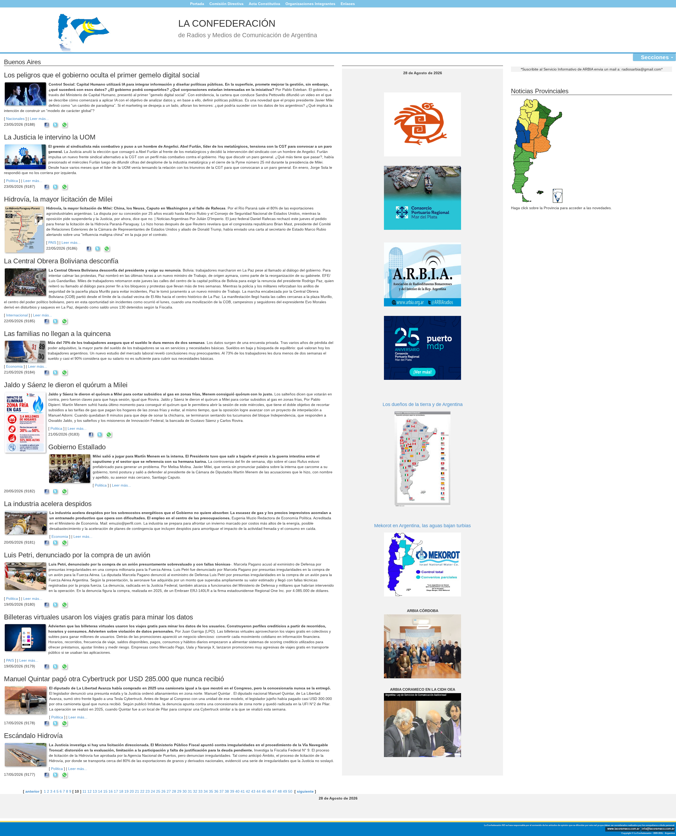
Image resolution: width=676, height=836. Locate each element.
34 (206, 791)
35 (211, 791)
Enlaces (348, 4)
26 (163, 791)
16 (111, 791)
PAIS (52, 242)
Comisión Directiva (226, 4)
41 (243, 791)
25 (158, 791)
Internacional (17, 315)
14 (100, 791)
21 (137, 791)
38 (227, 791)
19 (126, 791)
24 (153, 791)
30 (184, 791)
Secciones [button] (655, 57)
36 (216, 791)
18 (121, 791)
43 (253, 791)
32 (195, 791)
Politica (12, 181)
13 (95, 791)
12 (89, 791)
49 (285, 791)
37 (221, 791)
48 (280, 791)
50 (290, 791)
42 (248, 791)
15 (105, 791)
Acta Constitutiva (264, 4)
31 (190, 791)
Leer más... (39, 118)
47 (274, 791)
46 (269, 791)
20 (132, 791)
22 (142, 791)
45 (264, 791)
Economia (14, 366)
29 (179, 791)
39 (232, 791)
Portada (197, 4)
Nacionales (15, 118)
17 (116, 791)
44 (258, 791)
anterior (32, 791)
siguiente (305, 791)
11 (84, 791)
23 (147, 791)
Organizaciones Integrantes (310, 4)
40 (237, 791)
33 (200, 791)
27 (169, 791)
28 (174, 791)
